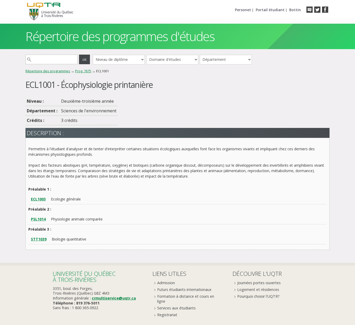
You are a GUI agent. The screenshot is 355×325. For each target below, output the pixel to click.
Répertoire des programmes (47, 71)
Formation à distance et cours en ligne (185, 299)
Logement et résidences (258, 289)
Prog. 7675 (83, 71)
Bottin (295, 9)
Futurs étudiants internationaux (184, 289)
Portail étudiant (270, 9)
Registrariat (167, 314)
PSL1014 (38, 219)
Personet (243, 9)
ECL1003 (38, 199)
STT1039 (39, 239)
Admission (166, 282)
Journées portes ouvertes (259, 282)
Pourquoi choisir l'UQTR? (258, 296)
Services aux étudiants (176, 308)
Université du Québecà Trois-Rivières (84, 276)
